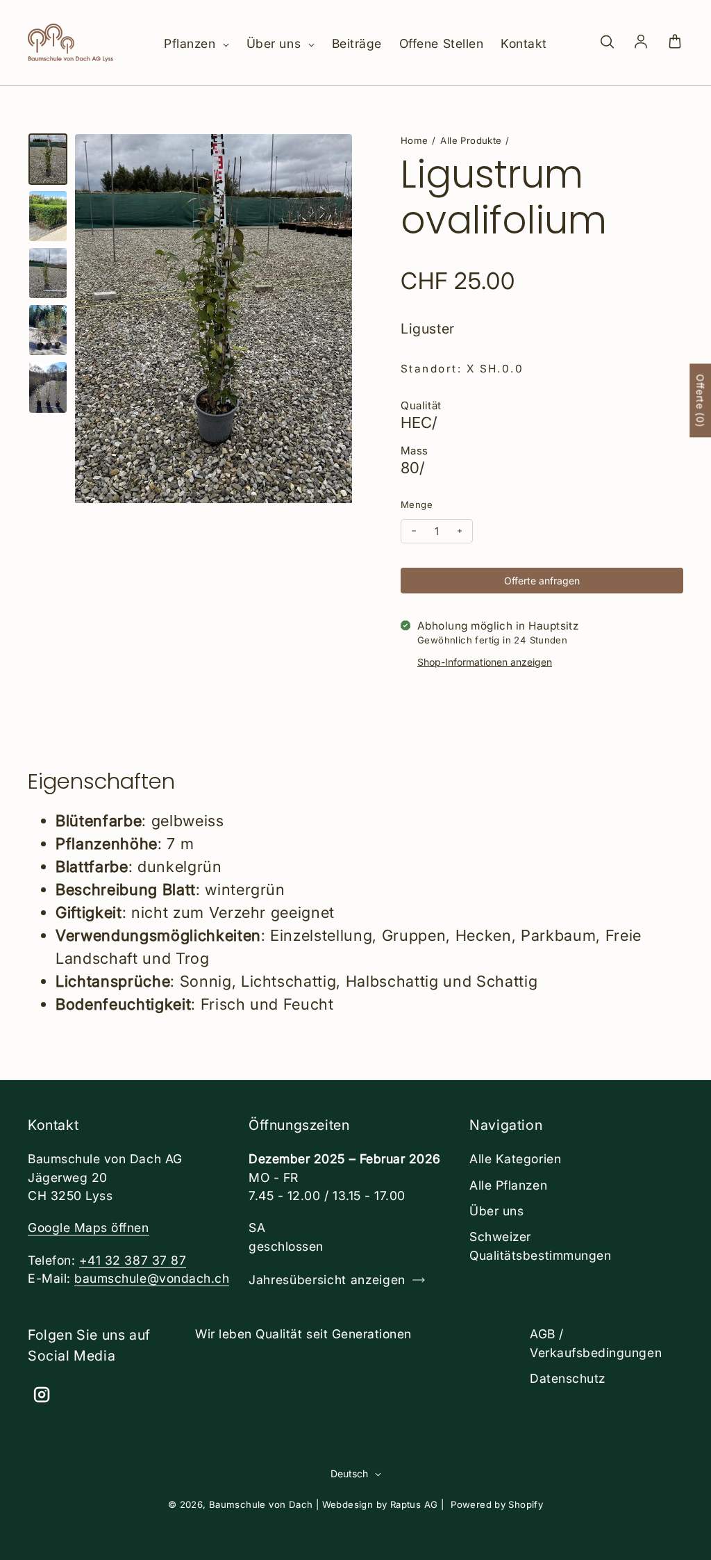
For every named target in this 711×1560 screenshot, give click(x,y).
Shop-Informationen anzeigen (484, 662)
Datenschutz (567, 1378)
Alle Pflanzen (508, 1185)
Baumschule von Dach (261, 1504)
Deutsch (349, 1473)
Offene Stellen (441, 43)
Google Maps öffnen (88, 1227)
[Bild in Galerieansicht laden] (48, 159)
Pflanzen (191, 43)
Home (414, 140)
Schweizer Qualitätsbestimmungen (540, 1245)
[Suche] (607, 42)
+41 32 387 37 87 (132, 1260)
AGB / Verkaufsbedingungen (596, 1343)
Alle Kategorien (515, 1158)
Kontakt (524, 43)
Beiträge (357, 43)
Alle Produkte (470, 140)
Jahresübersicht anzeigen (327, 1279)
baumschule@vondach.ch (151, 1278)
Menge (417, 504)
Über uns (275, 43)
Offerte (700, 401)
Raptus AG (414, 1504)
